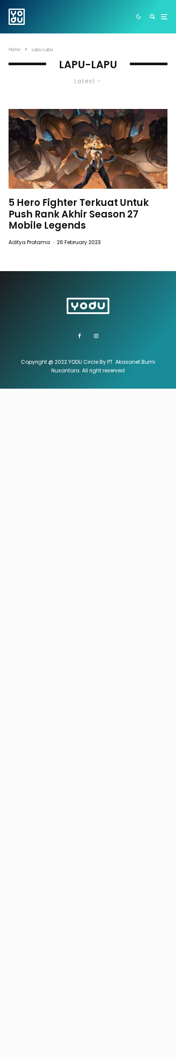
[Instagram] (96, 336)
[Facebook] (80, 336)
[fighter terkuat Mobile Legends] (88, 149)
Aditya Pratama (29, 242)
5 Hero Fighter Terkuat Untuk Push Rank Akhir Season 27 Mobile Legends (79, 214)
